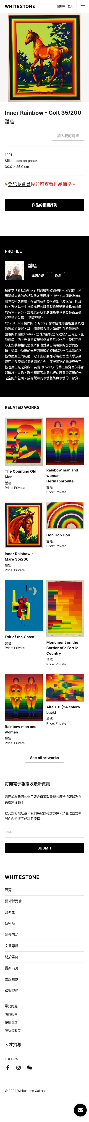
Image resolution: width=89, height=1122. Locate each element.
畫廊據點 (11, 979)
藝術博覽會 (13, 901)
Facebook (7, 1067)
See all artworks (44, 757)
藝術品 (10, 923)
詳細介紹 (37, 276)
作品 (58, 276)
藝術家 (10, 912)
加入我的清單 (68, 135)
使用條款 (11, 1022)
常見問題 (11, 1006)
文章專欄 (11, 946)
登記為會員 (19, 184)
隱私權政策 (13, 1030)
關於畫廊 (12, 957)
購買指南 (11, 1014)
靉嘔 (9, 121)
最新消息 (11, 968)
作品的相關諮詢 (44, 205)
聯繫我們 (11, 990)
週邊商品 (11, 934)
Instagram (18, 1067)
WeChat (29, 1067)
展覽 (8, 890)
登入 (70, 6)
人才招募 (13, 1044)
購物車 (61, 6)
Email (9, 832)
